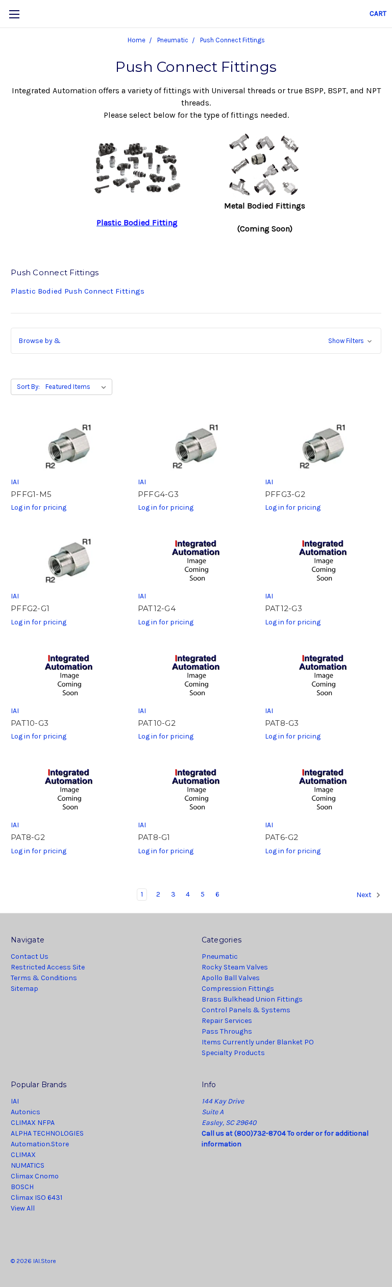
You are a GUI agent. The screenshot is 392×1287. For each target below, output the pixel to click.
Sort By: (28, 386)
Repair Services (227, 1020)
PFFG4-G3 (158, 494)
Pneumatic (220, 956)
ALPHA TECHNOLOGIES (47, 1133)
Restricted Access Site (48, 967)
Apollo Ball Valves (231, 978)
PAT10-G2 (157, 723)
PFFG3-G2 (285, 494)
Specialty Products (233, 1052)
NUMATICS (27, 1165)
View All (23, 1208)
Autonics (25, 1112)
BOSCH (22, 1187)
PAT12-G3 (283, 608)
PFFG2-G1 (30, 608)
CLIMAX (23, 1154)
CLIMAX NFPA (33, 1122)
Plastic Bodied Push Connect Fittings (77, 291)
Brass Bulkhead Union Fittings (252, 999)
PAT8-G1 (154, 837)
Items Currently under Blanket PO (258, 1042)
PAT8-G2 (28, 837)
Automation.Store (40, 1144)
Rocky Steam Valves (235, 967)
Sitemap (24, 988)
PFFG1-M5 (31, 494)
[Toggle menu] (14, 14)
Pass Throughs (227, 1031)
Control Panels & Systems (246, 1010)
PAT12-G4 (157, 608)
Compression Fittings (238, 988)
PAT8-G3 (282, 723)
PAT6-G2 (282, 837)
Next (364, 894)
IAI (15, 1101)
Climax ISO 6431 (36, 1197)
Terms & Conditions (44, 978)
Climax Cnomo (35, 1176)
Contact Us (29, 956)
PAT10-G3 (29, 723)
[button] (196, 341)
